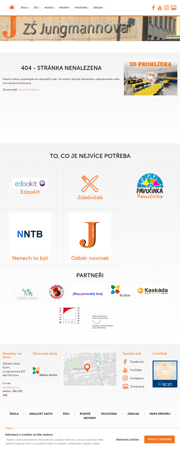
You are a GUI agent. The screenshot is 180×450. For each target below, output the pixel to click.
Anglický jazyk (40, 413)
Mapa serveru (160, 413)
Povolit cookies (159, 439)
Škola (14, 413)
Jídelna (97, 7)
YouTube (136, 370)
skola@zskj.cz (11, 387)
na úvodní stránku (28, 89)
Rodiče (49, 7)
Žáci (66, 413)
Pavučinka (81, 7)
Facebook (137, 361)
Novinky (90, 418)
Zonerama (137, 386)
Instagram (137, 378)
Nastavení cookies (127, 439)
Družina (64, 7)
